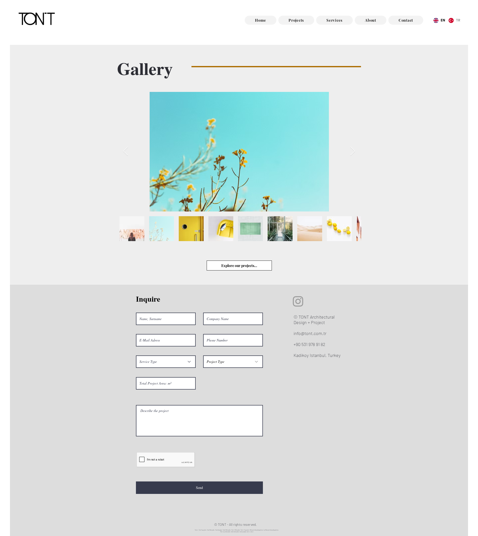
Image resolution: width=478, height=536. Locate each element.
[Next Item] (353, 151)
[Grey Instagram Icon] (298, 301)
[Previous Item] (125, 151)
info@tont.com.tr (310, 333)
